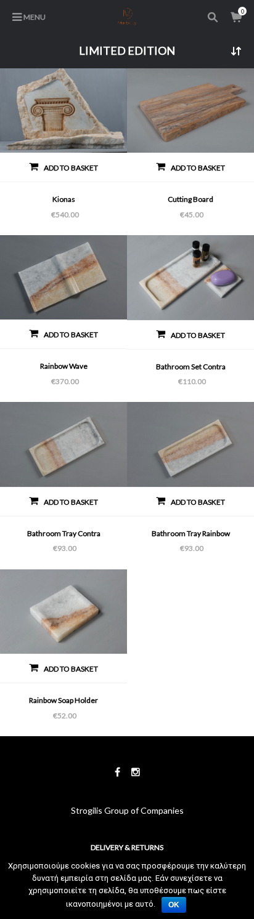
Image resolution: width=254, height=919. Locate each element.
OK (173, 905)
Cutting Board (190, 199)
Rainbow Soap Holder (63, 700)
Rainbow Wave (64, 366)
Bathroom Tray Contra (63, 533)
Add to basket (71, 167)
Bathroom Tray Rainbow (191, 533)
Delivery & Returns (127, 847)
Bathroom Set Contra (191, 366)
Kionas (63, 199)
